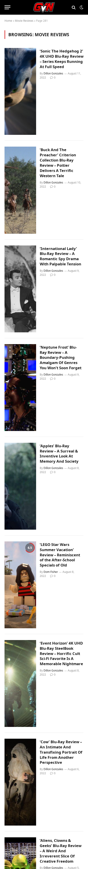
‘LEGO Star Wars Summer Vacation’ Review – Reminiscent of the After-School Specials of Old (60, 555)
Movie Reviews (24, 21)
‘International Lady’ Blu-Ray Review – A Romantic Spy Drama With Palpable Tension (60, 256)
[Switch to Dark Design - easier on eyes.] (81, 7)
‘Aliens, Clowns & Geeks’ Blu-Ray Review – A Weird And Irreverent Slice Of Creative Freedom (60, 851)
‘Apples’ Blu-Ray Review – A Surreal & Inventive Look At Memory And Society (59, 453)
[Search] (73, 7)
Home (8, 21)
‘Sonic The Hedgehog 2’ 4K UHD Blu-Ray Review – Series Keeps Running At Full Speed (61, 58)
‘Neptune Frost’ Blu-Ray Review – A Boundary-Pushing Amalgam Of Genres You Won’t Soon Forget (60, 357)
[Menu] (7, 7)
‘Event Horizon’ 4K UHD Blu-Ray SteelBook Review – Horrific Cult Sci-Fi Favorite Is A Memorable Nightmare (61, 653)
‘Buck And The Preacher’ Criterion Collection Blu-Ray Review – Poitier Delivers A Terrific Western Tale (58, 162)
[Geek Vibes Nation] (44, 7)
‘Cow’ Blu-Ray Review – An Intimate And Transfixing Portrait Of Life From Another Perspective (61, 752)
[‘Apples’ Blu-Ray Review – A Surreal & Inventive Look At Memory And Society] (20, 486)
